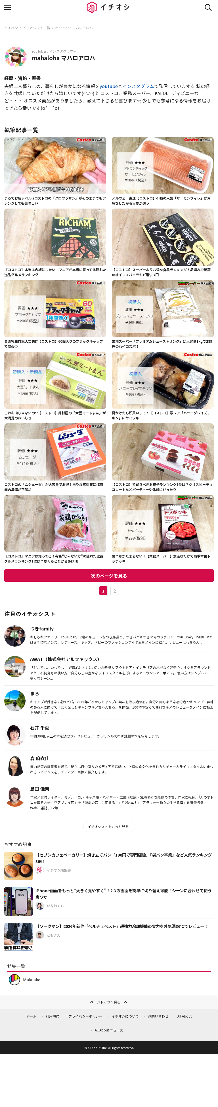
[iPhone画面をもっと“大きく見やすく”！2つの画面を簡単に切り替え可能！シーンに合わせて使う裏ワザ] (18, 901)
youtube (109, 86)
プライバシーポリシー (85, 1016)
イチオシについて (125, 1016)
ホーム (31, 1016)
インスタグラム (138, 86)
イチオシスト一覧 (36, 27)
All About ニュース (109, 1029)
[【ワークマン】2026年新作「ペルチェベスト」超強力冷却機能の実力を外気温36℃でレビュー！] (18, 937)
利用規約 (52, 1016)
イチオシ (11, 27)
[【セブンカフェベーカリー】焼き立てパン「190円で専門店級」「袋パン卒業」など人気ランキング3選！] (18, 866)
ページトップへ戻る (105, 1001)
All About (184, 1016)
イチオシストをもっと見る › (109, 826)
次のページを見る (109, 575)
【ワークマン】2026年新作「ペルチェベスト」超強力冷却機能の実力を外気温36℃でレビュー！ (121, 926)
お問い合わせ (158, 1016)
